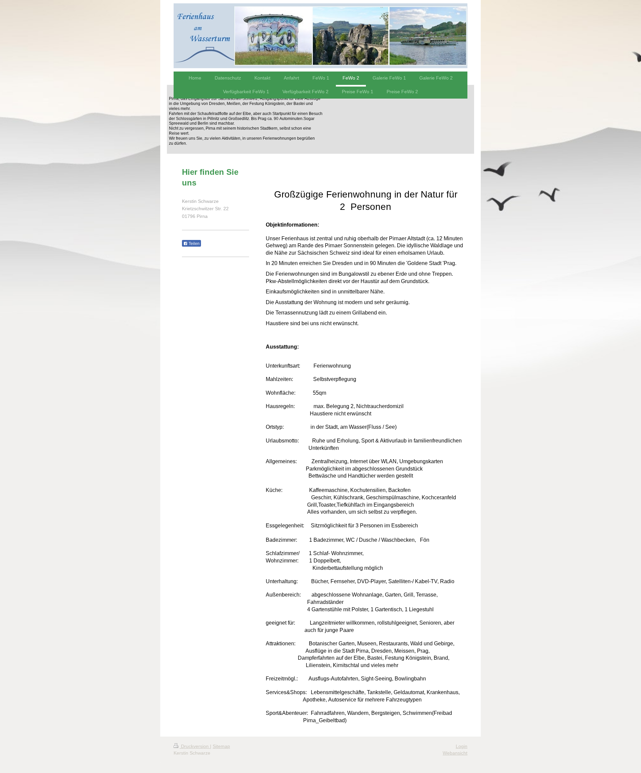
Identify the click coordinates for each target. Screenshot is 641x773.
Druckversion (195, 746)
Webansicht (455, 753)
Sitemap (221, 746)
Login (461, 746)
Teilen (194, 243)
